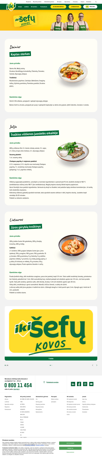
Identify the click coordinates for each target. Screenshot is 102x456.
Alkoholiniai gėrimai (42, 396)
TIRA (21, 402)
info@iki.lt (16, 389)
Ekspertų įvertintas (40, 404)
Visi (37, 399)
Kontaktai (84, 412)
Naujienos (7, 407)
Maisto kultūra (54, 399)
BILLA (21, 420)
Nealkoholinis (39, 412)
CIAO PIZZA (23, 430)
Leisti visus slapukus (70, 443)
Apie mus (84, 399)
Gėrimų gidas (39, 402)
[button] (37, 1)
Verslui (84, 402)
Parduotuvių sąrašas (52, 382)
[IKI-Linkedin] (73, 384)
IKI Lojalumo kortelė (72, 399)
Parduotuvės (8, 409)
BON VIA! (22, 414)
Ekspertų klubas (40, 407)
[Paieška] (96, 2)
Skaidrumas (85, 407)
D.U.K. (68, 414)
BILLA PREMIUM (24, 417)
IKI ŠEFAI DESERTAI (24, 412)
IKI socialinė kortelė (72, 409)
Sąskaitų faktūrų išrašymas (89, 404)
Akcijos (6, 399)
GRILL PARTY (23, 437)
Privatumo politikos (30, 445)
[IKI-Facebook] (79, 384)
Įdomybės (53, 402)
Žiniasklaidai (85, 409)
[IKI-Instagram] (85, 384)
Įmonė (84, 396)
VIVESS (22, 425)
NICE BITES (23, 407)
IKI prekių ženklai (25, 396)
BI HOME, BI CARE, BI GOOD (27, 399)
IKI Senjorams (70, 402)
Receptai (54, 396)
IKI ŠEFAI (22, 404)
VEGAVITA (22, 409)
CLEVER (22, 427)
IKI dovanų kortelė (71, 407)
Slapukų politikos (40, 445)
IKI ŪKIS (22, 432)
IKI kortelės (70, 396)
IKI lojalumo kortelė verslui (73, 404)
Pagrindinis (8, 396)
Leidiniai (7, 402)
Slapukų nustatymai (70, 452)
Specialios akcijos (9, 404)
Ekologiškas (39, 409)
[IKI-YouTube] (91, 384)
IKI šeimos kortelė (71, 412)
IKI (21, 435)
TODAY (22, 422)
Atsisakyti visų (70, 448)
